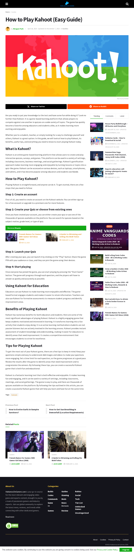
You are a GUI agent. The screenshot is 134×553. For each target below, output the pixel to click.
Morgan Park (18, 29)
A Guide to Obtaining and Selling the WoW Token (70, 235)
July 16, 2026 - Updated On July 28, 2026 (108, 247)
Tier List (79, 503)
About (95, 540)
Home (7, 12)
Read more (9, 517)
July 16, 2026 (111, 264)
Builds (50, 491)
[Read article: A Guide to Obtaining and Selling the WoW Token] (52, 237)
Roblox (78, 491)
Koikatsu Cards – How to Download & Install (115, 139)
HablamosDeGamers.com (15, 491)
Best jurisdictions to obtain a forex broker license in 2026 (116, 301)
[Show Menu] (6, 4)
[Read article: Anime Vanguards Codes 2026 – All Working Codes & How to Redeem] (109, 236)
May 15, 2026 (25, 243)
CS (49, 506)
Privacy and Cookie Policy (107, 549)
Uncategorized (82, 513)
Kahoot (14, 395)
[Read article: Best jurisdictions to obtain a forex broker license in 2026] (96, 302)
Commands (53, 499)
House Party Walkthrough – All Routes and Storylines (116, 125)
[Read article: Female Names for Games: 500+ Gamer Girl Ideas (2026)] (11, 237)
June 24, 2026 (111, 307)
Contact (126, 540)
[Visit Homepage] (67, 4)
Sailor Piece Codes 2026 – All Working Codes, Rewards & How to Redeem (116, 284)
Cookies (103, 540)
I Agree (125, 549)
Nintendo (65, 506)
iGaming (65, 495)
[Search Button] (127, 4)
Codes (50, 495)
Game (50, 503)
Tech (77, 499)
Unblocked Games (80, 507)
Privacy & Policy (114, 540)
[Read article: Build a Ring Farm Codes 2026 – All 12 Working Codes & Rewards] (96, 259)
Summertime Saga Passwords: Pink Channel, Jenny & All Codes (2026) (115, 154)
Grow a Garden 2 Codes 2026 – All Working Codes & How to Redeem (116, 271)
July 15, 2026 (111, 277)
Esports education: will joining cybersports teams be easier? (116, 171)
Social (77, 495)
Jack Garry (15, 464)
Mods (64, 499)
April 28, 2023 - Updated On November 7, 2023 (44, 29)
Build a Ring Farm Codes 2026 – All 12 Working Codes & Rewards (116, 257)
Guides (13, 12)
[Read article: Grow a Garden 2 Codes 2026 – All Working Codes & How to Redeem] (96, 272)
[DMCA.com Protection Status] (12, 525)
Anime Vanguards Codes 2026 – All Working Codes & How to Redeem (106, 242)
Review (65, 510)
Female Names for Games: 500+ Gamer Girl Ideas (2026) (30, 236)
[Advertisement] (109, 200)
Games (51, 510)
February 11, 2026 (67, 240)
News (64, 503)
